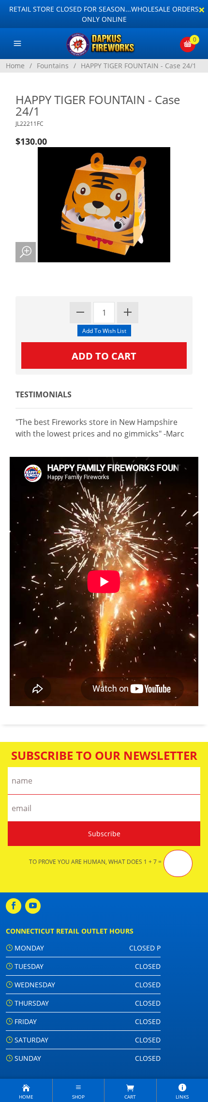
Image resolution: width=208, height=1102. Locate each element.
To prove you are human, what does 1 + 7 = (95, 862)
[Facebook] (13, 906)
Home (15, 65)
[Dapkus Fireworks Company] (104, 43)
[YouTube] (33, 906)
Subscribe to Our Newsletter (104, 755)
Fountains (53, 65)
